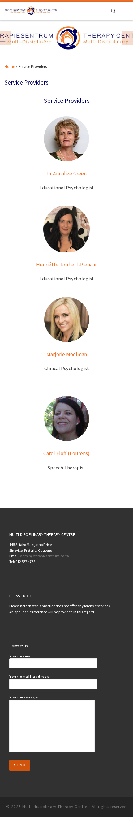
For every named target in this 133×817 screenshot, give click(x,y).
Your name (20, 656)
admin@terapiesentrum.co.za (44, 556)
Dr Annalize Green (66, 173)
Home (10, 66)
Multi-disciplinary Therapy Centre (54, 806)
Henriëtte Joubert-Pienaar (66, 264)
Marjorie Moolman (66, 354)
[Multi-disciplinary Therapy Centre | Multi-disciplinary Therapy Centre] (31, 10)
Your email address (29, 676)
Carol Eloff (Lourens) (66, 453)
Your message (23, 697)
